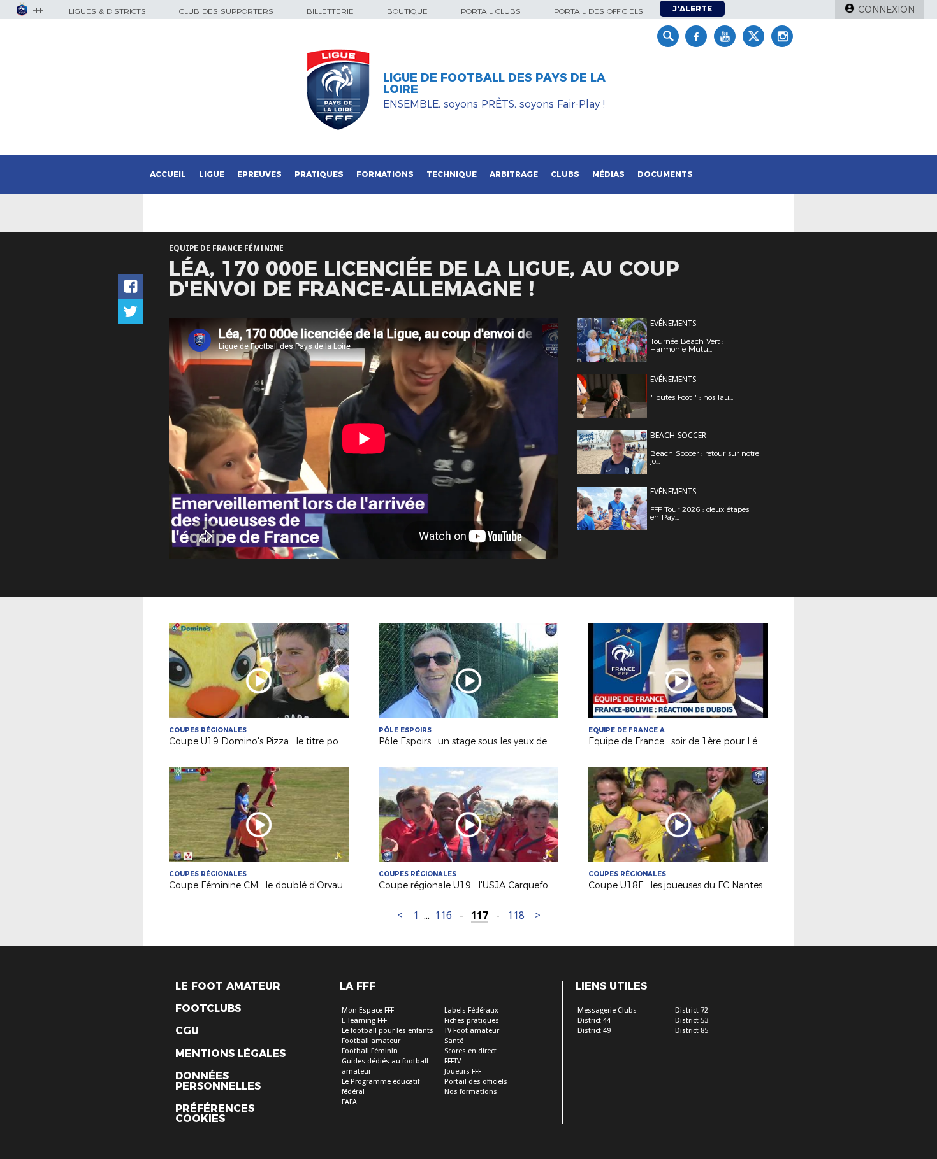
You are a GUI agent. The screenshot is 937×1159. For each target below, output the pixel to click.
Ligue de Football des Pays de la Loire (494, 83)
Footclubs (208, 1009)
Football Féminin (370, 1051)
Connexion (886, 9)
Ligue (211, 174)
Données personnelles (218, 1081)
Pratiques (319, 174)
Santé (453, 1041)
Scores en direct (470, 1051)
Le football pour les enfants (387, 1031)
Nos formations (470, 1092)
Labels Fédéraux (471, 1010)
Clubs (565, 174)
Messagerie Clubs (607, 1010)
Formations (385, 174)
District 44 (594, 1020)
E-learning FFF (364, 1020)
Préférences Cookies (214, 1114)
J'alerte (692, 8)
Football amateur (371, 1041)
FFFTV (452, 1061)
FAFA (349, 1102)
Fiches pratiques (471, 1020)
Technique (451, 174)
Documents (665, 174)
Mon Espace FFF (368, 1010)
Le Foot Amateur (227, 986)
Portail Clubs (491, 11)
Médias (608, 174)
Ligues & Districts (107, 11)
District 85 (691, 1031)
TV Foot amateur (471, 1031)
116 (443, 915)
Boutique (407, 11)
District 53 (691, 1020)
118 (516, 915)
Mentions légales (230, 1054)
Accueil (168, 174)
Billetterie (330, 11)
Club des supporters (226, 11)
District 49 (594, 1031)
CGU (187, 1031)
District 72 (691, 1010)
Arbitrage (514, 174)
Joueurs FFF (462, 1071)
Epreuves (259, 174)
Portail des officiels (598, 11)
